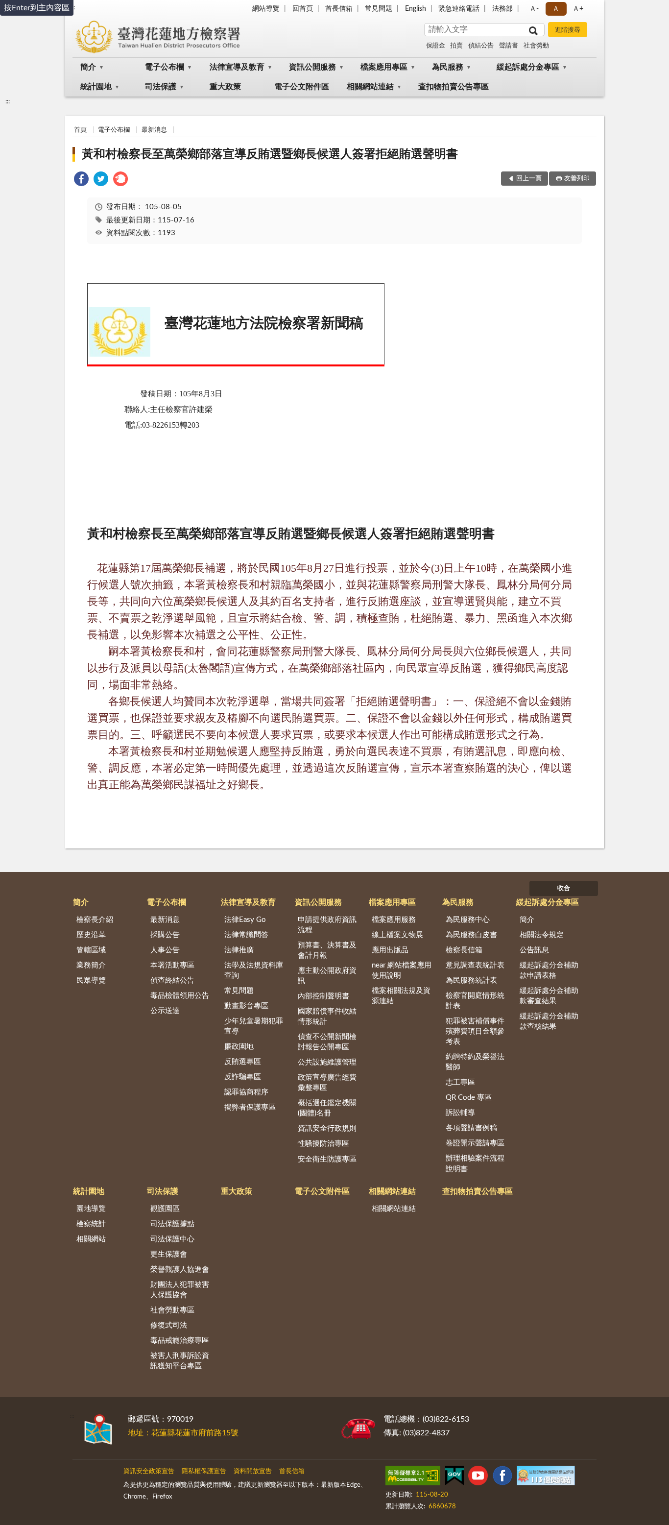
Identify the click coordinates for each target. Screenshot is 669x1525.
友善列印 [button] (577, 178)
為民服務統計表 (471, 980)
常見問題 (378, 8)
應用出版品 (390, 950)
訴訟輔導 (460, 1112)
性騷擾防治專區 (323, 1143)
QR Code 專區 (469, 1097)
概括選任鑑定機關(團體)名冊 (327, 1108)
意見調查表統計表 (475, 965)
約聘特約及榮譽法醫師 (475, 1062)
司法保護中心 (172, 1239)
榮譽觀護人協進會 (179, 1269)
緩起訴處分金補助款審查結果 (549, 996)
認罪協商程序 (246, 1092)
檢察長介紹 (94, 919)
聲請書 (508, 46)
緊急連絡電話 (458, 8)
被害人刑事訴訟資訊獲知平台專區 (179, 1361)
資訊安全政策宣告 (148, 1471)
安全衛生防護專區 (327, 1159)
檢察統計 (91, 1224)
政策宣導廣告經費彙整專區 (327, 1082)
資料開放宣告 (253, 1471)
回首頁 (302, 8)
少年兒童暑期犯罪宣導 (253, 1026)
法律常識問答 (246, 935)
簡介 (88, 67)
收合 (563, 888)
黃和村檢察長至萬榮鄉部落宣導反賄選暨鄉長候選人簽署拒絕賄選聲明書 (270, 154)
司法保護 (160, 87)
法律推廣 (239, 950)
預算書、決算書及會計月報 (327, 950)
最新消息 (154, 130)
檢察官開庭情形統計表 (475, 1001)
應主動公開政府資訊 (327, 976)
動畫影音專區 (246, 1006)
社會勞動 (536, 46)
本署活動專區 (172, 965)
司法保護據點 (172, 1224)
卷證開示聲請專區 (475, 1143)
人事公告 (165, 950)
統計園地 (96, 87)
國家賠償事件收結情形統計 (327, 1016)
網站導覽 (266, 8)
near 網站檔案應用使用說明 (401, 970)
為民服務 (447, 67)
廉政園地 (239, 1046)
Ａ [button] (555, 8)
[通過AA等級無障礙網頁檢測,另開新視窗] (412, 1477)
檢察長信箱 (464, 950)
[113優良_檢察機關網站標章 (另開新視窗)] (545, 1477)
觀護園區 (165, 1208)
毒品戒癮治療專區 (179, 1340)
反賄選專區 (242, 1061)
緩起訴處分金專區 (528, 67)
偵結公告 (481, 46)
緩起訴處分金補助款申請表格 (549, 970)
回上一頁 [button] (529, 178)
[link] (81, 180)
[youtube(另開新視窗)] (478, 1477)
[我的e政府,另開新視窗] (454, 1477)
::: (7, 101)
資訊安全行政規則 (327, 1128)
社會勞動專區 (172, 1310)
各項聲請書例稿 (471, 1128)
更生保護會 (168, 1254)
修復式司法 (168, 1325)
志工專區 (460, 1082)
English (415, 8)
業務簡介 (91, 965)
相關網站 (91, 1239)
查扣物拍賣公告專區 (453, 87)
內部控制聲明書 (323, 996)
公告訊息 (534, 950)
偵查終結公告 (172, 980)
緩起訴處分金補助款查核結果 (549, 1021)
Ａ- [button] (534, 8)
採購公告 (165, 935)
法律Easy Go (245, 919)
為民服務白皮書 (471, 935)
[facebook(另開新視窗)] (502, 1477)
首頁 (80, 130)
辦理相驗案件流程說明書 (475, 1163)
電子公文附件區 (301, 87)
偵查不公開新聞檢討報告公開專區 (327, 1042)
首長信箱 (339, 8)
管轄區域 (91, 950)
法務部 (502, 8)
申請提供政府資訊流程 (327, 925)
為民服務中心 (468, 919)
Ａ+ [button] (578, 8)
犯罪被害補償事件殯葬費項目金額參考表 (475, 1031)
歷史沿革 (91, 935)
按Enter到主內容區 (37, 8)
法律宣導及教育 (237, 67)
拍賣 (456, 46)
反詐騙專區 (242, 1077)
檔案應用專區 (383, 67)
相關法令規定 (542, 935)
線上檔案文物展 (397, 935)
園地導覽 (91, 1208)
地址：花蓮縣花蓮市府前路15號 (183, 1433)
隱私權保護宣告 (204, 1471)
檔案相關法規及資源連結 (401, 996)
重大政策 (225, 87)
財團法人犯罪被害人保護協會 (179, 1290)
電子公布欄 (164, 67)
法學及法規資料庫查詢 (253, 970)
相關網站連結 (370, 87)
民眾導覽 (91, 980)
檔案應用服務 (394, 919)
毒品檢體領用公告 (179, 995)
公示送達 (165, 1011)
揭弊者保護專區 (250, 1107)
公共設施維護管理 (327, 1062)
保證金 (435, 46)
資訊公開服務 (312, 67)
